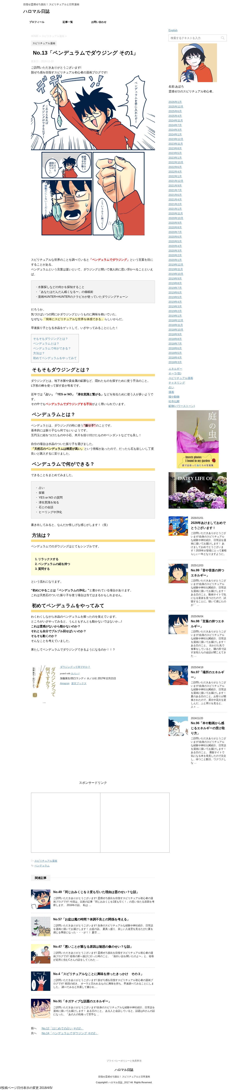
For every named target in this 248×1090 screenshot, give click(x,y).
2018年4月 (175, 357)
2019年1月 (175, 315)
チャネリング (177, 382)
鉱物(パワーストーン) (182, 405)
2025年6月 (175, 111)
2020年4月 (175, 246)
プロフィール (36, 22)
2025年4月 (175, 115)
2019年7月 (175, 287)
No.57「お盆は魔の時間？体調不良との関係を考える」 (91, 919)
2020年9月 (175, 222)
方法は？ (39, 353)
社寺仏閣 (174, 401)
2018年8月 (175, 338)
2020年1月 (175, 259)
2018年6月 (175, 348)
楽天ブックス (78, 683)
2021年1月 (175, 208)
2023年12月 (176, 139)
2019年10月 (176, 273)
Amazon (64, 683)
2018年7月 (175, 343)
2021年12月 (176, 180)
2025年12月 (176, 106)
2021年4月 (175, 199)
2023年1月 (175, 157)
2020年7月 (175, 232)
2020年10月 (176, 218)
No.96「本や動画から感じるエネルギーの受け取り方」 (208, 728)
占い (171, 387)
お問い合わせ (98, 22)
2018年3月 (175, 362)
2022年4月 (175, 171)
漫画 (171, 392)
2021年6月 (175, 194)
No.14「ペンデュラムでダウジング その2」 (70, 1033)
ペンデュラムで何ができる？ (52, 348)
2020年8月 (175, 227)
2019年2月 (175, 311)
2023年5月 (175, 153)
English (173, 30)
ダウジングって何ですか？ (75, 666)
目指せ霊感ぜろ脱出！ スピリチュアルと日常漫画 (124, 1076)
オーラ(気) (175, 373)
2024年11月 (176, 120)
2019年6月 (175, 292)
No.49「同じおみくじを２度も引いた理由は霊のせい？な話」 (96, 892)
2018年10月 (176, 329)
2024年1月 (175, 134)
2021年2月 (175, 204)
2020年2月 (175, 255)
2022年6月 (175, 166)
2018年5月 (175, 352)
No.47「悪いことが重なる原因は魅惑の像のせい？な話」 (93, 946)
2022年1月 (175, 176)
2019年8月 (175, 283)
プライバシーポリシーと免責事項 (124, 1060)
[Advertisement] (93, 739)
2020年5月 (175, 241)
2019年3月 (175, 306)
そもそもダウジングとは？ (50, 338)
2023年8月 (175, 148)
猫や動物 (174, 396)
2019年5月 (175, 297)
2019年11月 (176, 269)
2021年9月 (175, 185)
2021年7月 (175, 190)
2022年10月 (176, 162)
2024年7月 (175, 125)
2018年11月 (176, 325)
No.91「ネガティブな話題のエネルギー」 (82, 1001)
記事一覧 (68, 22)
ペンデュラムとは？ (46, 343)
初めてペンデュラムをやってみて (55, 358)
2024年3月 (175, 129)
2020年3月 (175, 250)
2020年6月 (175, 236)
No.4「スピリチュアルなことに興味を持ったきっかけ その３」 (98, 974)
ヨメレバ (75, 673)
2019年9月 (175, 278)
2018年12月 (176, 320)
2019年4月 (175, 301)
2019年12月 (176, 264)
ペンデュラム (42, 865)
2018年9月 (175, 334)
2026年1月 (175, 101)
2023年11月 (176, 143)
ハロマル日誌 (36, 11)
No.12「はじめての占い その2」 (63, 1028)
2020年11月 (176, 213)
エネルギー (175, 368)
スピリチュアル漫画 (45, 860)
